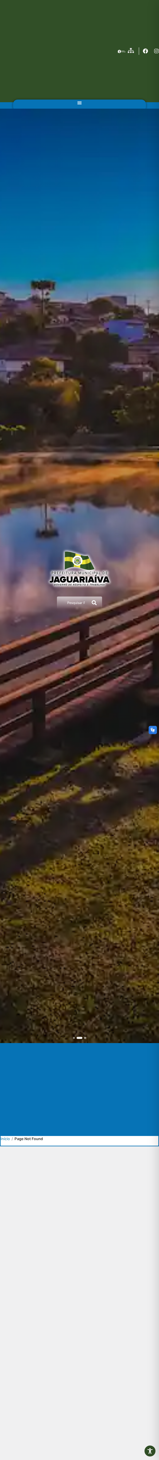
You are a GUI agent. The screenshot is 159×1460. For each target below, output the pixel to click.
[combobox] (72, 603)
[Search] (95, 603)
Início (5, 1139)
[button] (79, 103)
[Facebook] (145, 51)
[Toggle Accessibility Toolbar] (150, 1451)
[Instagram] (156, 51)
